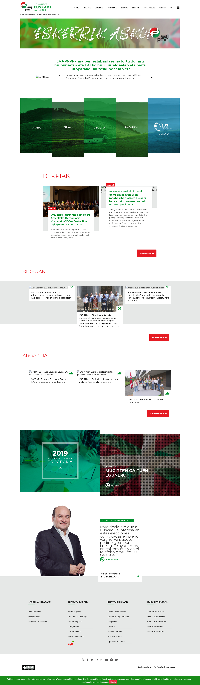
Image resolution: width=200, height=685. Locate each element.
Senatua (111, 627)
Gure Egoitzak (34, 612)
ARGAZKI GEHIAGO (158, 413)
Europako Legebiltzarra (118, 617)
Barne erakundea (76, 636)
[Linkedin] (97, 660)
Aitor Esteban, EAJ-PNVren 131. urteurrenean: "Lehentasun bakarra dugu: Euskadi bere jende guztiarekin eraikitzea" (51, 295)
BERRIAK (135, 7)
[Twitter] (92, 660)
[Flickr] (106, 660)
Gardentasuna (74, 631)
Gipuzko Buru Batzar (157, 621)
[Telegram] (111, 660)
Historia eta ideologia (77, 617)
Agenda (162, 7)
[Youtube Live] (116, 660)
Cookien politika (144, 667)
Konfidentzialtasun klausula (165, 667)
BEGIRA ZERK (126, 471)
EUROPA (124, 7)
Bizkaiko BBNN (114, 636)
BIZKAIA (87, 7)
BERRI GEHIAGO (147, 253)
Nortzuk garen (74, 612)
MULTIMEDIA (149, 7)
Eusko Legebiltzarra (116, 612)
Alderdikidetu (34, 617)
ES (171, 8)
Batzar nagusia (74, 621)
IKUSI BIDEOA (117, 485)
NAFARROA (112, 7)
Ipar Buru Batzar (155, 627)
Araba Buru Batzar (155, 612)
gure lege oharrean (88, 682)
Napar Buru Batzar (156, 631)
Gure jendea (73, 627)
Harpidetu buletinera (37, 621)
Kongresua (112, 621)
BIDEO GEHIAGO (159, 338)
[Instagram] (102, 660)
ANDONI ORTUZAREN (110, 575)
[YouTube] (83, 660)
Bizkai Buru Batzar (156, 617)
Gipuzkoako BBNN (116, 641)
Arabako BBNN (114, 631)
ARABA (76, 7)
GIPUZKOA (99, 7)
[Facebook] (87, 660)
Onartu (113, 682)
